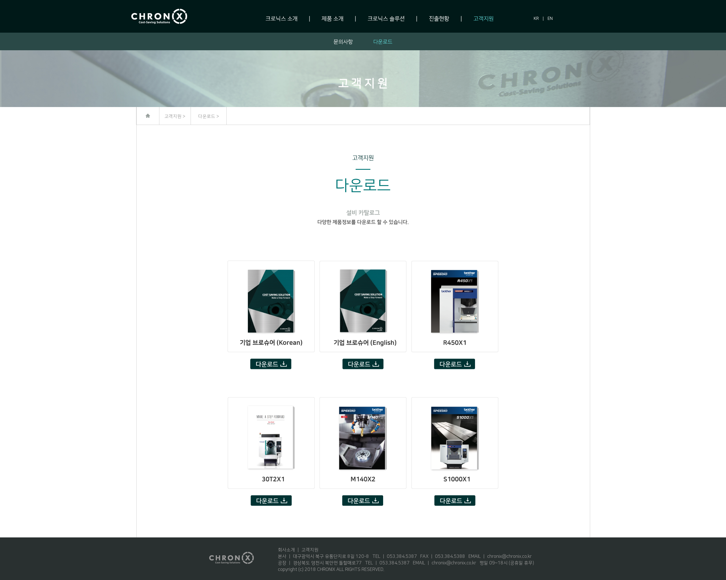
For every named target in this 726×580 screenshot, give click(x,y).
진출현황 (439, 19)
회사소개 (286, 549)
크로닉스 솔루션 (386, 19)
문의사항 (343, 42)
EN (550, 18)
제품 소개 (332, 19)
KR (536, 18)
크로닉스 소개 (281, 19)
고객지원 (483, 19)
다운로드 (382, 42)
